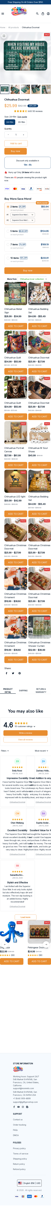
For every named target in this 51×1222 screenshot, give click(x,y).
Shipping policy (20, 1159)
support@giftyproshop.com (25, 1102)
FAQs (15, 1130)
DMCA (16, 1135)
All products (13, 27)
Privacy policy (19, 1148)
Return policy (19, 1164)
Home (2, 27)
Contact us (18, 1119)
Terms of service (20, 1153)
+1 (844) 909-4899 (22, 1098)
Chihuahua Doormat (17, 802)
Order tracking (19, 1125)
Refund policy (19, 1169)
